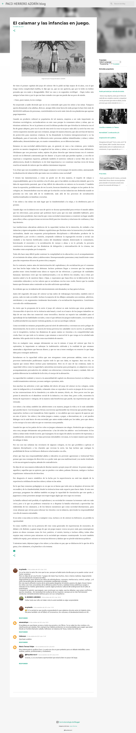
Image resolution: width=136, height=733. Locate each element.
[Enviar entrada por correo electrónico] (14, 551)
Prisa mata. (102, 173)
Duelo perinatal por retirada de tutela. (111, 91)
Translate (116, 64)
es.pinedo (23, 569)
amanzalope (23, 622)
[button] (14, 30)
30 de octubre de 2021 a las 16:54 (51, 597)
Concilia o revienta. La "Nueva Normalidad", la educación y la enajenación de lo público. (109, 133)
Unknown (22, 636)
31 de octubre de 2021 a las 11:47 (36, 636)
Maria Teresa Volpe (26, 646)
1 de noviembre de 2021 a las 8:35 (44, 646)
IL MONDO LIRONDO (33, 597)
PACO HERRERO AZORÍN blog (26, 4)
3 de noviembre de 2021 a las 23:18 (48, 654)
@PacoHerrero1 (31, 655)
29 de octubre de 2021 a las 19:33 (38, 622)
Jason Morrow (73, 726)
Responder (23, 618)
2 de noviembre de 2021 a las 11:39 (43, 607)
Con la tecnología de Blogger (69, 722)
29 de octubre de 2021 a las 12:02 (37, 569)
